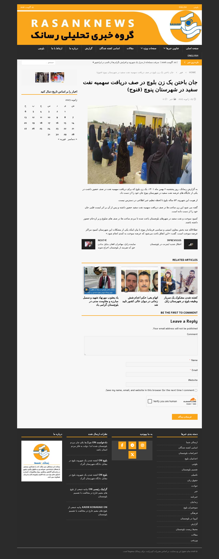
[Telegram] (132, 445)
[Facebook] (122, 445)
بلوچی (196, 7)
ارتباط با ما (56, 48)
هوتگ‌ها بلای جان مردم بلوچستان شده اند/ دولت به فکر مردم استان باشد (88, 446)
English (183, 7)
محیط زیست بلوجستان (187, 529)
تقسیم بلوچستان (190, 469)
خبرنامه (194, 496)
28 (73, 134)
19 (33, 123)
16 (57, 123)
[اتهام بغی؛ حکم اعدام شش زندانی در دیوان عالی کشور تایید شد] (139, 280)
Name (194, 360)
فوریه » (62, 139)
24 (49, 128)
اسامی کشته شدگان (109, 48)
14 (73, 123)
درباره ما (73, 48)
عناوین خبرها (172, 48)
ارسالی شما (192, 442)
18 (41, 123)
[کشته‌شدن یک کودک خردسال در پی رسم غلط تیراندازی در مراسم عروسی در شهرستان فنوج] (57, 77)
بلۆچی (195, 464)
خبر (171, 99)
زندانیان (194, 502)
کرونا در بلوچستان (189, 518)
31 (49, 134)
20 (25, 123)
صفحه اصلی (192, 48)
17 (49, 123)
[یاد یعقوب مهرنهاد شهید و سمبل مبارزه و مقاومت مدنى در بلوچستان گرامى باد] (100, 280)
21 (73, 128)
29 (65, 134)
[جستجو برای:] (38, 62)
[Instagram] (142, 445)
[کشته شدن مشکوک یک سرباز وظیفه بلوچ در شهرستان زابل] (179, 280)
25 (41, 128)
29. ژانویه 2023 (186, 99)
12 (33, 117)
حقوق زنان (192, 480)
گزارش (88, 48)
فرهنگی (194, 513)
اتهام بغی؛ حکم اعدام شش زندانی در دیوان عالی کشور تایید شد (140, 301)
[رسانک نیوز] (109, 43)
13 (25, 117)
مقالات (130, 48)
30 (57, 134)
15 (65, 123)
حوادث (194, 485)
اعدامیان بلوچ (191, 458)
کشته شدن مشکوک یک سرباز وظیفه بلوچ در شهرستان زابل (181, 299)
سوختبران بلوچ (191, 507)
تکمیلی (194, 474)
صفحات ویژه (150, 48)
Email (194, 370)
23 (57, 128)
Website (193, 380)
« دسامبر (72, 139)
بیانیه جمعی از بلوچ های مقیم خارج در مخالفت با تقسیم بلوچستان (88, 493)
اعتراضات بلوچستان (188, 453)
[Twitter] (132, 455)
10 (49, 117)
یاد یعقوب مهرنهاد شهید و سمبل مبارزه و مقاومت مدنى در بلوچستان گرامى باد (100, 301)
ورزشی (194, 540)
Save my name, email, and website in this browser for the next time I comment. (149, 390)
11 (41, 117)
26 (33, 128)
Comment (192, 334)
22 (65, 128)
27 (25, 128)
